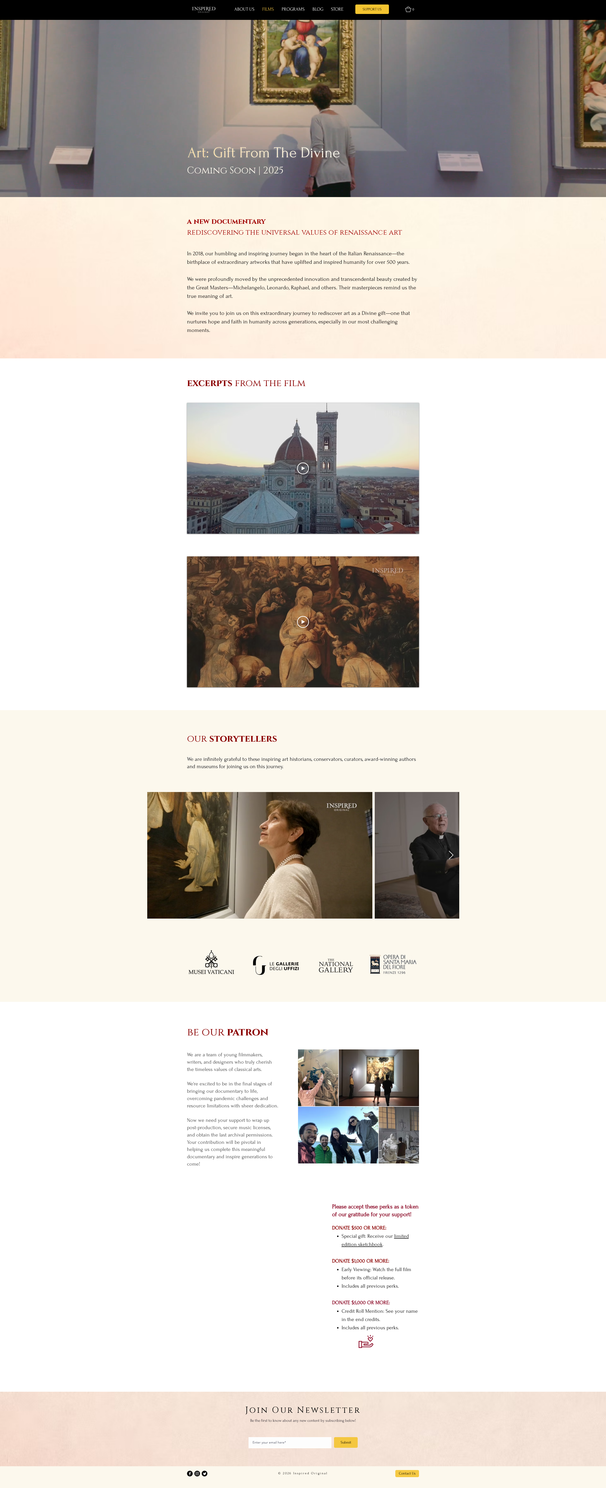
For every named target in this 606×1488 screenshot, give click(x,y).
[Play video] (303, 468)
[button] (409, 9)
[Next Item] (451, 855)
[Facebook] (190, 1473)
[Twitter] (204, 1473)
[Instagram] (197, 1473)
